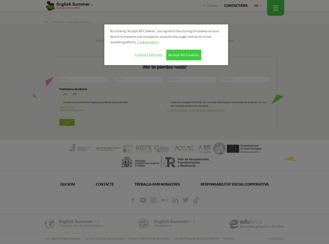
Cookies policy (148, 42)
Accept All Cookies (183, 55)
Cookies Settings (149, 55)
